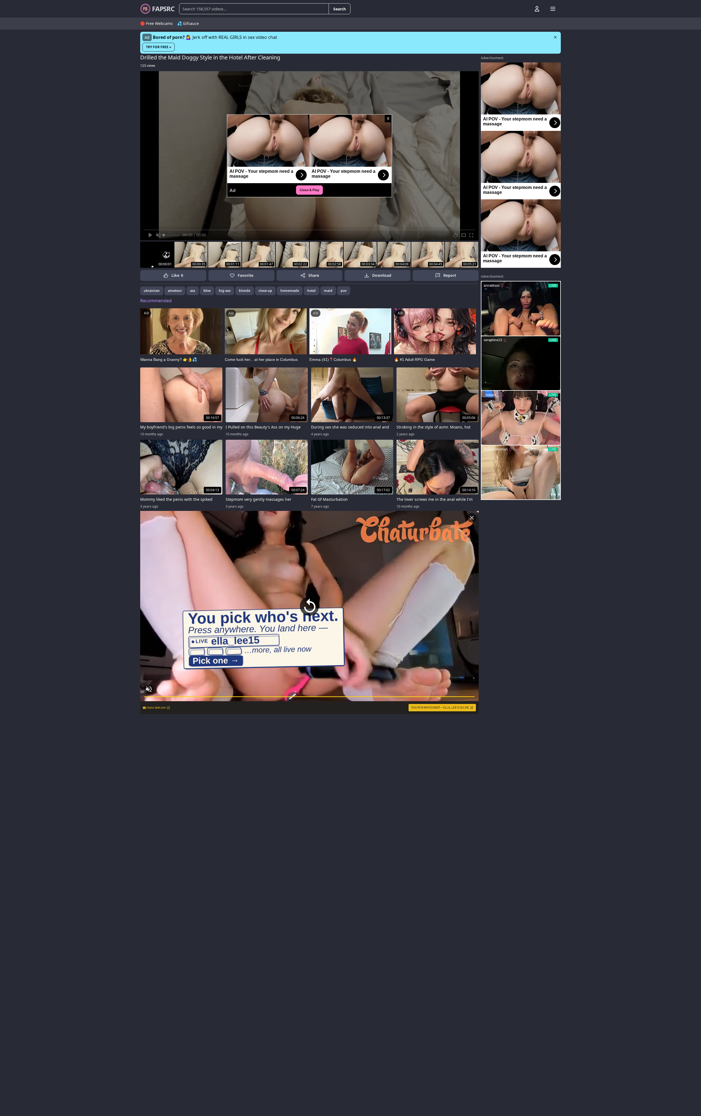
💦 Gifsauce (188, 23)
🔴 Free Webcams (156, 23)
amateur (175, 290)
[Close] (555, 37)
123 (147, 65)
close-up (265, 290)
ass (192, 290)
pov (344, 290)
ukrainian (152, 290)
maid (328, 290)
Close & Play (309, 190)
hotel (311, 290)
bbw (207, 290)
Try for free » (158, 47)
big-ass (225, 290)
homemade (289, 290)
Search (339, 8)
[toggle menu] (524, 8)
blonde (244, 290)
